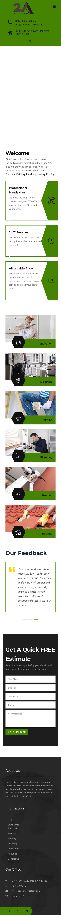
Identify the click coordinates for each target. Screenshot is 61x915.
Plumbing (31, 174)
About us (12, 853)
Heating (41, 174)
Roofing (50, 174)
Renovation (38, 170)
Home (11, 819)
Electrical (10, 174)
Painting (20, 174)
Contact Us (13, 858)
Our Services (14, 824)
